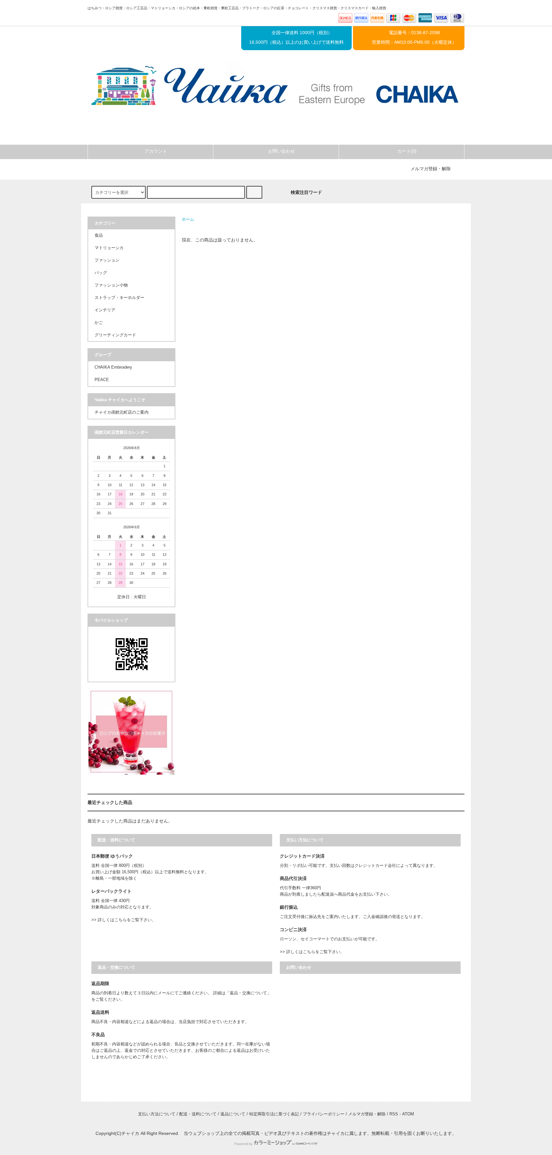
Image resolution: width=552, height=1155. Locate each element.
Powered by (243, 1144)
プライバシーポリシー (323, 1114)
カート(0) (407, 151)
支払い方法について (156, 1114)
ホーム (188, 219)
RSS (393, 1114)
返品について (232, 1114)
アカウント (156, 151)
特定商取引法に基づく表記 (274, 1114)
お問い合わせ (281, 151)
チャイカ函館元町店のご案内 (122, 412)
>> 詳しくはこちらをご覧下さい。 (123, 920)
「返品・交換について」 (248, 993)
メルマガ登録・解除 (430, 168)
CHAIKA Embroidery (113, 367)
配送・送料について (198, 1114)
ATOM (408, 1114)
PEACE (102, 380)
